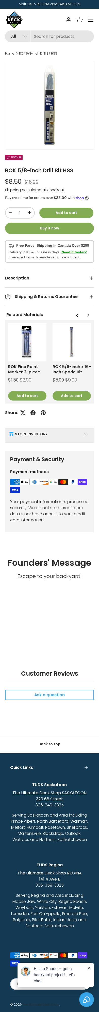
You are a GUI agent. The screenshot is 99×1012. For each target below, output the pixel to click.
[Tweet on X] (23, 413)
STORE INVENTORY (31, 434)
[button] (79, 19)
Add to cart (66, 212)
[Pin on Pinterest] (43, 413)
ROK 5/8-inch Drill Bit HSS (38, 53)
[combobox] (49, 36)
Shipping (13, 189)
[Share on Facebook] (33, 413)
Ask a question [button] (49, 695)
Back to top (49, 743)
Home (9, 53)
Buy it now (49, 228)
